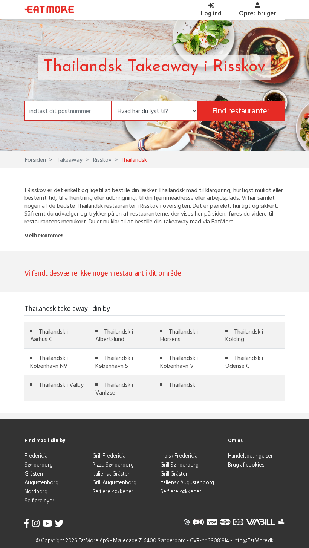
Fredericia (35, 455)
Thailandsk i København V (179, 361)
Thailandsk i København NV (49, 361)
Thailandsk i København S (114, 361)
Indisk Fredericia (178, 455)
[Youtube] (47, 523)
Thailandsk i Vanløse (114, 388)
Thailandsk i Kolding (244, 335)
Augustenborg (41, 482)
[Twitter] (59, 523)
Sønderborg (38, 464)
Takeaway (69, 159)
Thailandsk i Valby (61, 384)
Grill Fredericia (108, 455)
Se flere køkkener (112, 491)
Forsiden (35, 159)
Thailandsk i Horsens (179, 335)
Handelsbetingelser (250, 455)
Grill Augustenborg (114, 482)
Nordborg (35, 491)
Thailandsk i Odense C (244, 361)
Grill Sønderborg (179, 464)
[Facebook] (26, 523)
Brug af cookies (246, 464)
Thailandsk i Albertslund (114, 335)
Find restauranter (241, 110)
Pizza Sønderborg (113, 464)
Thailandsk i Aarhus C (49, 335)
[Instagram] (36, 523)
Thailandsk (182, 384)
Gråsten (33, 474)
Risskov (102, 159)
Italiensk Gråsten (111, 474)
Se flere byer (39, 500)
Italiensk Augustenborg (187, 482)
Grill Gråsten (174, 474)
